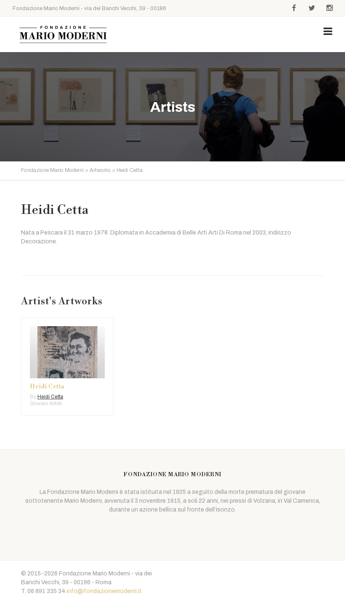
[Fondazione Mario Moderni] (63, 34)
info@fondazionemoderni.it (104, 591)
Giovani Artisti (46, 403)
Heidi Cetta (47, 386)
